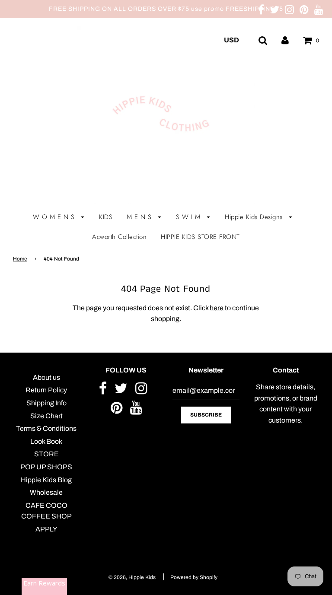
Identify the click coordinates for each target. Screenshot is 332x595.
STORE (46, 454)
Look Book (46, 441)
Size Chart (46, 416)
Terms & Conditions (46, 428)
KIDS (105, 217)
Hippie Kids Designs (255, 217)
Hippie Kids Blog (46, 480)
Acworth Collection (119, 237)
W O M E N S (55, 217)
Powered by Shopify (193, 577)
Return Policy (46, 390)
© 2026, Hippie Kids (132, 577)
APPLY (46, 529)
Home (20, 259)
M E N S (140, 217)
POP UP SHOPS (46, 467)
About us (46, 377)
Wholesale (46, 492)
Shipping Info (46, 403)
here (216, 308)
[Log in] (285, 40)
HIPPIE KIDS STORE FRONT (200, 237)
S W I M (189, 217)
